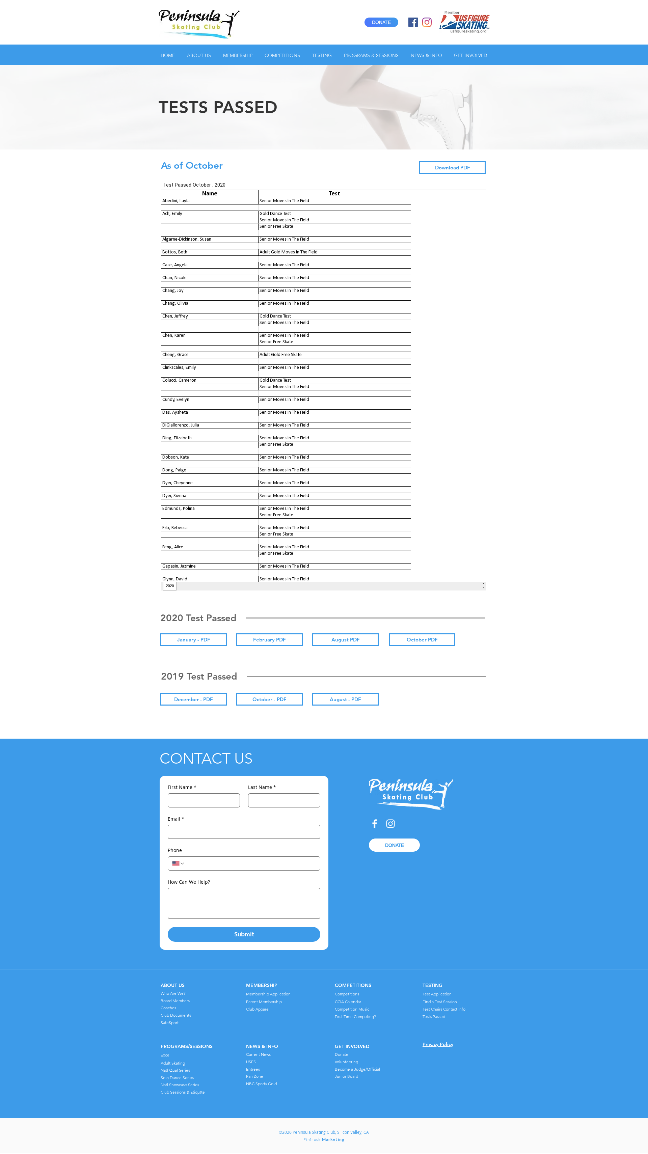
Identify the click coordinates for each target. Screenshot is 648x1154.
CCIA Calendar (348, 1001)
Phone (175, 850)
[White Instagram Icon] (390, 823)
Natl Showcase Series (180, 1084)
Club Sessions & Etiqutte (183, 1092)
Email (176, 819)
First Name (182, 787)
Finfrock (324, 1139)
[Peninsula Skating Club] (413, 22)
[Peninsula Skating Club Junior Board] (427, 22)
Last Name (262, 787)
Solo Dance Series (177, 1077)
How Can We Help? (189, 882)
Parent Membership (264, 1001)
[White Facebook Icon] (374, 823)
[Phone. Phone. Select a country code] (178, 863)
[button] (200, 55)
